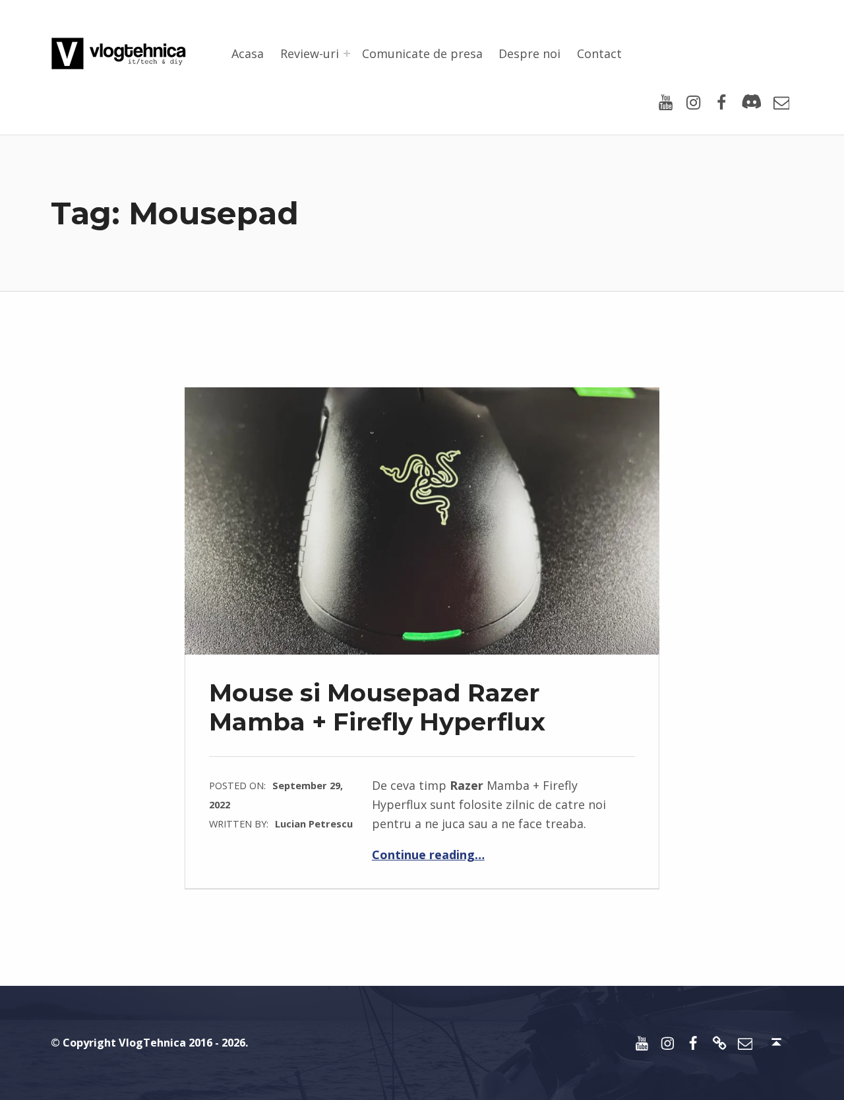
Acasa (247, 53)
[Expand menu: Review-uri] (347, 53)
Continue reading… (428, 854)
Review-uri (309, 53)
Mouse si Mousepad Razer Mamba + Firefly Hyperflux (377, 707)
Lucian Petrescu (314, 823)
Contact (599, 53)
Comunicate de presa (422, 53)
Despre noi (529, 53)
